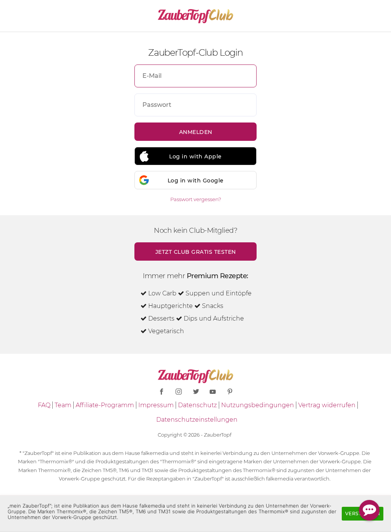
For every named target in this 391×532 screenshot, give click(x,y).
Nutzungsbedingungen (257, 405)
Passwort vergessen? (195, 199)
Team (63, 405)
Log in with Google (196, 180)
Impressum (156, 405)
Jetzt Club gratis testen (195, 251)
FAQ (44, 405)
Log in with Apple (195, 156)
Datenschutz (197, 405)
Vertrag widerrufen (326, 405)
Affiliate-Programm (105, 405)
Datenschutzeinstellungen (197, 419)
